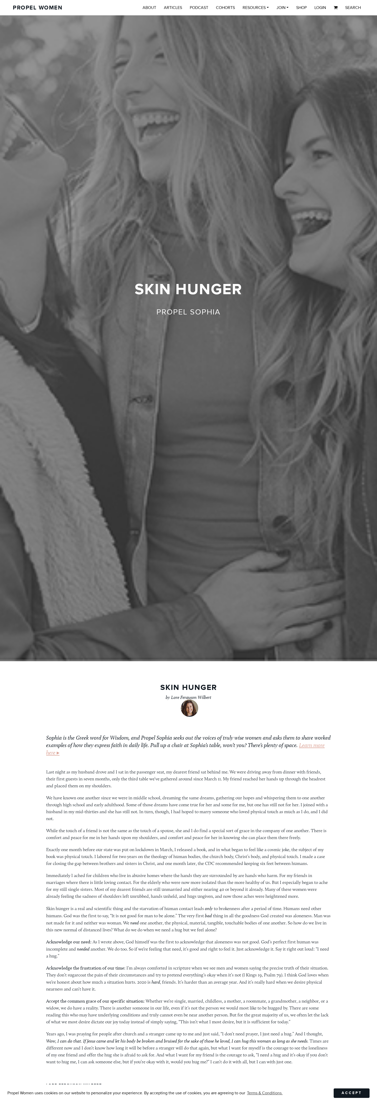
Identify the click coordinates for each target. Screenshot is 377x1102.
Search (353, 7)
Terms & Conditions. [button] (265, 1093)
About (149, 7)
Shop (301, 7)
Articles (173, 7)
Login (320, 7)
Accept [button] (352, 1093)
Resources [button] (254, 7)
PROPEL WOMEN (37, 7)
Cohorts (225, 7)
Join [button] (280, 7)
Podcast (199, 7)
